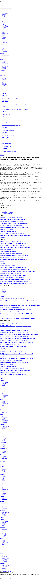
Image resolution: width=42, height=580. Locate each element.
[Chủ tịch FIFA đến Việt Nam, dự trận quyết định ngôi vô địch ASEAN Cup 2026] (14, 281)
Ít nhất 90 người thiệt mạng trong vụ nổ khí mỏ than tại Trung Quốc (18, 318)
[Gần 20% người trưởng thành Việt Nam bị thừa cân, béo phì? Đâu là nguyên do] (13, 340)
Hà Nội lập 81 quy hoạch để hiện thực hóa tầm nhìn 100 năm (13, 275)
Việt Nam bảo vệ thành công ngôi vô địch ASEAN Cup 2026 (13, 243)
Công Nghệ (2, 53)
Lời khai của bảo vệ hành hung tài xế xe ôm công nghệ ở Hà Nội (14, 227)
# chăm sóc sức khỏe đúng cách (7, 212)
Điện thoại (4, 57)
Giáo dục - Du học (5, 48)
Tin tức (3, 47)
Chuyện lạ (4, 14)
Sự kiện (2, 296)
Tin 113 (3, 21)
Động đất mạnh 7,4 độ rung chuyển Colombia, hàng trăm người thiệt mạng (20, 305)
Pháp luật (1, 19)
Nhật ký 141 (4, 288)
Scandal (3, 32)
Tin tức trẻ (4, 82)
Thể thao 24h (4, 42)
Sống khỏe (4, 68)
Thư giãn (3, 73)
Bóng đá (3, 41)
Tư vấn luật (4, 27)
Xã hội (3, 289)
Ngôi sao (3, 31)
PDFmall (3, 292)
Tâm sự (3, 61)
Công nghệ (4, 291)
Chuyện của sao (5, 33)
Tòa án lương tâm (5, 26)
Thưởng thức (2, 70)
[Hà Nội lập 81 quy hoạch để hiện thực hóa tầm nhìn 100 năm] (10, 273)
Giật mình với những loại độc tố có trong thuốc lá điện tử (15, 330)
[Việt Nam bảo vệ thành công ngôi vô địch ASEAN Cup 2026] (10, 241)
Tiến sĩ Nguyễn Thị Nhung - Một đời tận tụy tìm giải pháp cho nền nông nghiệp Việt (18, 271)
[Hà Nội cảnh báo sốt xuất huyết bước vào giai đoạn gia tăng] (10, 323)
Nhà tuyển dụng (5, 49)
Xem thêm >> (2, 237)
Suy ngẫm (4, 79)
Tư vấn (3, 119)
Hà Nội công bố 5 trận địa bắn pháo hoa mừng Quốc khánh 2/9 (13, 219)
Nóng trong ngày (5, 13)
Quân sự (3, 15)
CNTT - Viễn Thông (5, 55)
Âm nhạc (3, 36)
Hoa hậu (3, 34)
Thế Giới (1, 11)
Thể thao (1, 39)
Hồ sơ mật (4, 25)
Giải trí (4, 106)
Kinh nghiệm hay (5, 63)
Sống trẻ (4, 148)
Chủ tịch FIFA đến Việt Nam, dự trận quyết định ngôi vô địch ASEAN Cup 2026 (17, 283)
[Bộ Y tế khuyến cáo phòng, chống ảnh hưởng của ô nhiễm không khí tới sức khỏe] (14, 336)
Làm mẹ (3, 62)
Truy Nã (3, 22)
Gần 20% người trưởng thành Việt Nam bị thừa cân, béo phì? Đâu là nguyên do (17, 342)
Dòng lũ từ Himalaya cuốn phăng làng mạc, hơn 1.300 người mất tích (15, 235)
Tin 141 (3, 28)
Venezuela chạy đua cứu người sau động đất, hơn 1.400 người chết (17, 314)
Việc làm (1, 44)
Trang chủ (2, 461)
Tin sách (3, 85)
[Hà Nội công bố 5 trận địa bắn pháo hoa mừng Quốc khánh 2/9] (11, 217)
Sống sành (4, 78)
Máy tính (15, 125)
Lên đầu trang (6, 461)
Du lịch (3, 445)
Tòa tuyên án (4, 20)
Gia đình (1, 59)
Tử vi (3, 77)
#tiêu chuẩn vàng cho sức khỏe (7, 211)
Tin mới (2, 263)
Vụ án (3, 17)
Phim (3, 35)
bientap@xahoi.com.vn (7, 571)
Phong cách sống (3, 75)
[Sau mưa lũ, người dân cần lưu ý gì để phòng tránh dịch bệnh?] (10, 344)
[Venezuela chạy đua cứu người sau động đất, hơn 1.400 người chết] (11, 311)
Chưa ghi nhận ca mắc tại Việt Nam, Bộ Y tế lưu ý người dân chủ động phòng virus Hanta (19, 334)
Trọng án (3, 24)
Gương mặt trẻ (4, 84)
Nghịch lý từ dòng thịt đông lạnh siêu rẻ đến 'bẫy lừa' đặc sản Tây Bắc (15, 279)
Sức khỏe (4, 132)
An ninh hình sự (5, 287)
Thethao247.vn (4, 290)
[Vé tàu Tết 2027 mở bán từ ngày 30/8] (6, 229)
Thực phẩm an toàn (5, 66)
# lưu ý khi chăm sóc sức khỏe (7, 213)
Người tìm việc (7, 119)
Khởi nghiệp (4, 50)
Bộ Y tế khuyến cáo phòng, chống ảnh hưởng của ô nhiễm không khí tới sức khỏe (17, 338)
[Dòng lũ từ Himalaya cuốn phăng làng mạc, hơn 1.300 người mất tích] (12, 233)
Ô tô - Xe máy (11, 125)
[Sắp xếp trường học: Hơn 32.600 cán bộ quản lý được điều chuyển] (11, 221)
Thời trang (4, 37)
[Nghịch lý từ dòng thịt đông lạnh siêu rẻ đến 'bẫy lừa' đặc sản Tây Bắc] (12, 277)
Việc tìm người (4, 51)
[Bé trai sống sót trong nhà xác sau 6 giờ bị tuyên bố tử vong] (10, 307)
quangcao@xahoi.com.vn (11, 578)
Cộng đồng (4, 83)
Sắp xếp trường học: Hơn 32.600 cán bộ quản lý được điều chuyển (14, 223)
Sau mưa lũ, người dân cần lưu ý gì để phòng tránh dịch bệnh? (13, 346)
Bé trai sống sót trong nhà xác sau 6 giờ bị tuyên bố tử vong (15, 309)
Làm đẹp (3, 38)
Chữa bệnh (4, 67)
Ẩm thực (3, 444)
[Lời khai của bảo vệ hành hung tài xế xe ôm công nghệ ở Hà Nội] (11, 225)
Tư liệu (3, 16)
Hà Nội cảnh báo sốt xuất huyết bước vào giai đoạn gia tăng (15, 326)
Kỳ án (3, 23)
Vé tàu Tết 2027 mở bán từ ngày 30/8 (8, 231)
